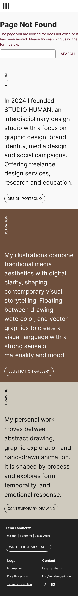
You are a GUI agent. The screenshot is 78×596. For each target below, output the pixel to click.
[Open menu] (73, 6)
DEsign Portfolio (25, 199)
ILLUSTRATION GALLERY (29, 371)
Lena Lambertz (18, 528)
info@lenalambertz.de (56, 576)
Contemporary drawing (31, 509)
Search (68, 54)
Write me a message (28, 547)
